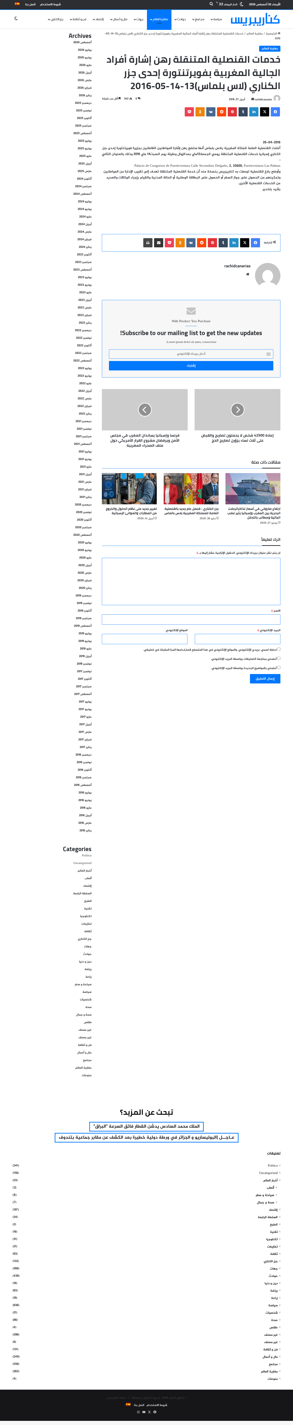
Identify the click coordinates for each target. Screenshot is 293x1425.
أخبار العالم (85, 870)
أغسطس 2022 (82, 360)
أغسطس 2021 (83, 444)
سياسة (217, 19)
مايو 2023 (85, 292)
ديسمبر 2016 (84, 754)
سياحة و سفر (83, 984)
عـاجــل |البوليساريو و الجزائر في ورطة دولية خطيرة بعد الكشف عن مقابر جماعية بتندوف (146, 1137)
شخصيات (86, 999)
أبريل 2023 (85, 300)
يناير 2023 (85, 322)
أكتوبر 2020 (84, 519)
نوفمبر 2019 (84, 603)
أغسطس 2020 (82, 535)
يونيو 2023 (85, 285)
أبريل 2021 (85, 474)
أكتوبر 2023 (84, 254)
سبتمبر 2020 (83, 527)
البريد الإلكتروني (268, 630)
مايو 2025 (85, 156)
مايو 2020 (85, 557)
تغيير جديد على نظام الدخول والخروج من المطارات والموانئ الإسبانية (131, 511)
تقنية (88, 908)
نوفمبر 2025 (84, 110)
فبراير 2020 (84, 580)
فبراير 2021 (85, 489)
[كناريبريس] (255, 19)
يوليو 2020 (85, 542)
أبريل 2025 (85, 163)
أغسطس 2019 (83, 626)
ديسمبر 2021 (84, 421)
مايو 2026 (85, 65)
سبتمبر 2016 (84, 777)
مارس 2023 (85, 307)
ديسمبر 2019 (84, 595)
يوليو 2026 (85, 50)
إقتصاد (99, 19)
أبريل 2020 (85, 565)
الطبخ (88, 901)
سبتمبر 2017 (84, 686)
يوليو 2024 (85, 201)
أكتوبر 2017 (85, 679)
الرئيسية (272, 33)
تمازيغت (86, 923)
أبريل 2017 (85, 724)
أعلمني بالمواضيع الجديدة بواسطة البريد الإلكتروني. (244, 668)
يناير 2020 (85, 588)
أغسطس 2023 (82, 269)
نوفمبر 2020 (84, 512)
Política (87, 855)
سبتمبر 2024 (83, 186)
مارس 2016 (85, 823)
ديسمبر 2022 (83, 330)
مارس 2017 (85, 732)
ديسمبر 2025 (83, 103)
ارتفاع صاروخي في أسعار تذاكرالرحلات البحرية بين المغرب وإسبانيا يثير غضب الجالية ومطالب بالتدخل (253, 513)
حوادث (181, 19)
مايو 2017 (86, 717)
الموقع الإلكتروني (176, 630)
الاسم (275, 610)
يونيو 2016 (85, 800)
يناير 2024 (85, 247)
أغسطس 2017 (83, 694)
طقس (88, 1022)
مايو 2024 (85, 216)
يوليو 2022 (85, 368)
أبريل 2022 (85, 391)
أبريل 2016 (85, 815)
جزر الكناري (57, 19)
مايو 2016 (86, 807)
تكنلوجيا (86, 916)
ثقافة (88, 931)
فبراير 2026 (84, 87)
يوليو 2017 (85, 701)
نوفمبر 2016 (84, 762)
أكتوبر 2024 (84, 178)
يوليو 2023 (85, 277)
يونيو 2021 (85, 459)
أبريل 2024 (85, 224)
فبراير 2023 (84, 315)
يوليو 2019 (85, 633)
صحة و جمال (84, 1014)
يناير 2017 (86, 747)
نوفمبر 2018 (84, 663)
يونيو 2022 (85, 375)
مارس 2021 (85, 482)
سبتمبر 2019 (84, 618)
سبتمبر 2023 (83, 262)
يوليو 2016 (85, 792)
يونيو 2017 (85, 709)
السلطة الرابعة (82, 893)
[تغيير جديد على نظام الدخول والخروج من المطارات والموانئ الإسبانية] (129, 488)
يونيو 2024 (85, 209)
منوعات (87, 1075)
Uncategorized (82, 863)
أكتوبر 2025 (84, 118)
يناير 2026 (85, 95)
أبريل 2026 (85, 72)
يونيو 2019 (85, 641)
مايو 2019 (86, 648)
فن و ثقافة (79, 19)
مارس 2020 (85, 573)
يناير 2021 (85, 497)
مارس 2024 (85, 231)
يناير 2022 (85, 413)
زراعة (88, 976)
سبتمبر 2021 (84, 436)
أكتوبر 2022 (84, 345)
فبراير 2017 (85, 739)
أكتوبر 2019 (85, 610)
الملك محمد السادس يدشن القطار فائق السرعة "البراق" (146, 1126)
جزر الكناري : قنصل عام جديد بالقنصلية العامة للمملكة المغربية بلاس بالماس (191, 511)
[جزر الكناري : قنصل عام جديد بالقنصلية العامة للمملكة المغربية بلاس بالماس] (191, 488)
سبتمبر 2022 (83, 353)
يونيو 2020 (85, 550)
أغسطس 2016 (83, 785)
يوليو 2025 (85, 141)
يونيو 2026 (85, 57)
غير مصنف (85, 1030)
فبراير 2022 (84, 406)
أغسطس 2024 (82, 194)
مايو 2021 (86, 466)
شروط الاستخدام (50, 4)
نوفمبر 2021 (84, 429)
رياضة (88, 969)
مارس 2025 (85, 171)
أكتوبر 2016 (85, 770)
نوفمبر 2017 (84, 671)
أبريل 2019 (85, 656)
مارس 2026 (85, 80)
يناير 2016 (85, 830)
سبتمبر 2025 (83, 125)
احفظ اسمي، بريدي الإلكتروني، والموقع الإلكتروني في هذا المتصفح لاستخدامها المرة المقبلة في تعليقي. (210, 649)
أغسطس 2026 (82, 42)
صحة (88, 1007)
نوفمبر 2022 (84, 338)
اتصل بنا (30, 4)
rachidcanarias (263, 99)
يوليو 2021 (85, 451)
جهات (140, 19)
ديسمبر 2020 (83, 504)
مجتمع (199, 19)
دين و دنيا (85, 961)
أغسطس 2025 (82, 133)
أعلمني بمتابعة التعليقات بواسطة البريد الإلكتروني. (244, 659)
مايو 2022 (85, 383)
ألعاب (88, 878)
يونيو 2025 (85, 148)
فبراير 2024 (84, 239)
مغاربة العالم (160, 19)
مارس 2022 (85, 398)
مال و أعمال (120, 19)
